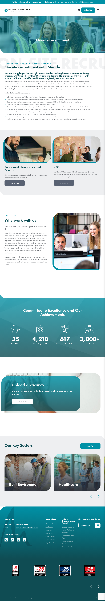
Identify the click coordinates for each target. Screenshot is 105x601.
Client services (50, 536)
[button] (98, 496)
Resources (49, 530)
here (91, 2)
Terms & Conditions (37, 598)
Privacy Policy (28, 598)
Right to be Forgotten (52, 543)
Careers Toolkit (50, 540)
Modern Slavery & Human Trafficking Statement (68, 530)
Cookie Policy (21, 598)
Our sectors (49, 533)
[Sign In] (79, 10)
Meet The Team (51, 524)
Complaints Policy (68, 547)
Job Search (49, 527)
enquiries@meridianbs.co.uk (27, 528)
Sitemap (45, 598)
